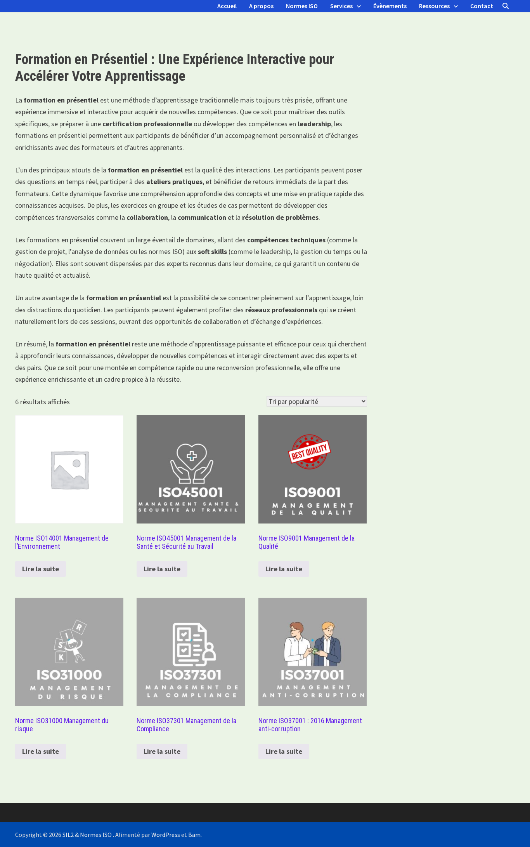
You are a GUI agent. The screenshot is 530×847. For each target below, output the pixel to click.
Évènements (390, 6)
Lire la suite (40, 568)
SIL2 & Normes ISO (87, 834)
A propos (261, 6)
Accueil (227, 6)
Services (341, 6)
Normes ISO (302, 6)
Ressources (434, 6)
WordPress (165, 834)
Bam (194, 834)
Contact (481, 6)
